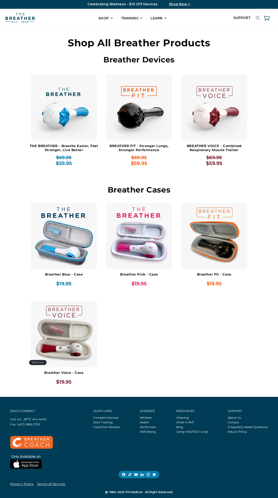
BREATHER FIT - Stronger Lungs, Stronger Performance (139, 148)
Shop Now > (179, 4)
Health (144, 422)
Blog (179, 427)
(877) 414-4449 (35, 419)
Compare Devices (105, 417)
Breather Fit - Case (214, 274)
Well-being (148, 432)
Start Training (103, 422)
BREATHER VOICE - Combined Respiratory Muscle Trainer (214, 148)
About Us (234, 417)
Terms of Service (51, 484)
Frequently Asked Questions (248, 427)
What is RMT (185, 422)
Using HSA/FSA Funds (192, 432)
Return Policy (237, 432)
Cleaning (182, 417)
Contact (233, 422)
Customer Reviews (106, 427)
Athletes (146, 417)
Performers (148, 427)
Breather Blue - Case (64, 274)
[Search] (257, 17)
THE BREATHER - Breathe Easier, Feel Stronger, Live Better (64, 148)
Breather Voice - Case (64, 373)
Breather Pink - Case (139, 274)
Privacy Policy (22, 484)
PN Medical (134, 492)
